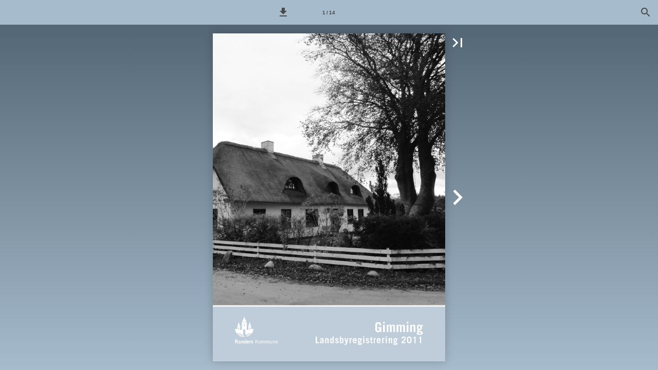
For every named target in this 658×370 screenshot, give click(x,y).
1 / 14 (328, 12)
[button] (283, 12)
